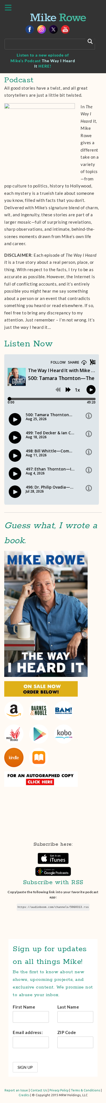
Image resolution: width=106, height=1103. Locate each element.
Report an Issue (16, 1090)
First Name (24, 1006)
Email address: (28, 1032)
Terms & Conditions (85, 1090)
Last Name (68, 1006)
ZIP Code (66, 1032)
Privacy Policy (58, 1090)
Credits (24, 1095)
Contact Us (39, 1090)
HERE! (44, 66)
